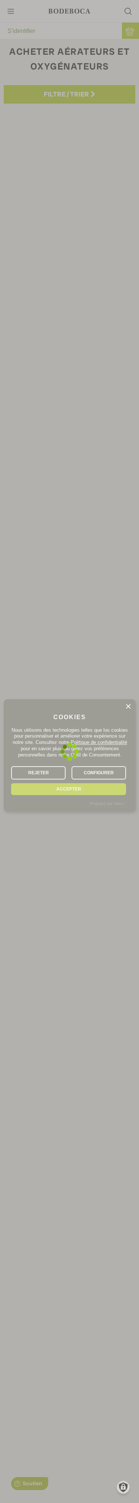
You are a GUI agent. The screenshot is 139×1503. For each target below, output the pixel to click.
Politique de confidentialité (99, 742)
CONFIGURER (99, 772)
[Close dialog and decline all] (128, 706)
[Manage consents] (123, 1487)
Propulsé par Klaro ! (107, 803)
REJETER (38, 772)
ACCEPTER (68, 789)
